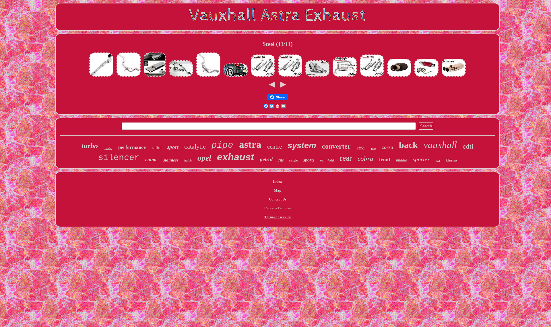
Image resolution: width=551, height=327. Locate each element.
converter (336, 146)
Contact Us (277, 199)
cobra (365, 158)
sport (173, 147)
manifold (327, 160)
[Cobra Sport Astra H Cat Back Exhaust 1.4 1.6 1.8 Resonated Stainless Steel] (372, 76)
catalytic (195, 146)
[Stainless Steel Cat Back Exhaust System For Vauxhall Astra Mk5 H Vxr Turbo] (128, 76)
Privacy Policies (277, 208)
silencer (118, 158)
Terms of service (277, 217)
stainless (171, 160)
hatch (188, 160)
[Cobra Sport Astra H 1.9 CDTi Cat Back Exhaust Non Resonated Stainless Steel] (290, 76)
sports (308, 159)
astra (250, 144)
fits (281, 160)
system (302, 145)
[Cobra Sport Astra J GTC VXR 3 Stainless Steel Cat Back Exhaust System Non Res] (344, 76)
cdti (468, 146)
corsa (387, 147)
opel (204, 158)
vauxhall (440, 145)
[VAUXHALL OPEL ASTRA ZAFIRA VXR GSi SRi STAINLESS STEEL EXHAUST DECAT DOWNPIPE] (101, 76)
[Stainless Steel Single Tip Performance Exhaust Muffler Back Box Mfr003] (426, 76)
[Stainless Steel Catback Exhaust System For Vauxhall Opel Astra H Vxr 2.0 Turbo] (208, 76)
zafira (157, 147)
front (384, 159)
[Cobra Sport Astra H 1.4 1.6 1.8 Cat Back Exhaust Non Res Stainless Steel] (263, 76)
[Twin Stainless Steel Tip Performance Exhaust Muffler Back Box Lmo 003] (454, 76)
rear (346, 157)
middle (401, 160)
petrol (266, 159)
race (373, 148)
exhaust (235, 156)
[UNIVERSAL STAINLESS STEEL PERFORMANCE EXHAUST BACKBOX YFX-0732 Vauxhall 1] (155, 76)
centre (274, 146)
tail (438, 161)
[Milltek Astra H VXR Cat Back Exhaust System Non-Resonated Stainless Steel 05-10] (317, 76)
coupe (151, 159)
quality (108, 148)
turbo (90, 146)
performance (132, 147)
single (293, 160)
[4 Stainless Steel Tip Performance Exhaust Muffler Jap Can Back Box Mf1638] (399, 76)
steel (360, 147)
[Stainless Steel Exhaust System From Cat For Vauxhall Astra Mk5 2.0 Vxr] (181, 76)
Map (277, 190)
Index (277, 181)
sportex (421, 159)
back (408, 145)
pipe (222, 145)
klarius (451, 160)
